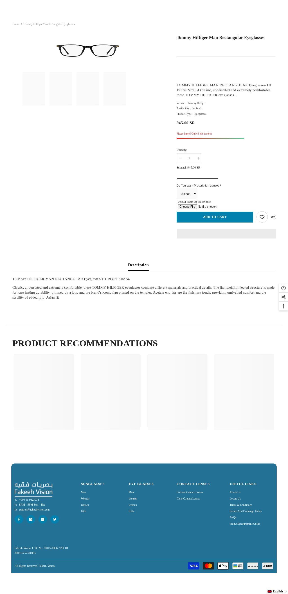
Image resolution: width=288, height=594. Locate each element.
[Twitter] (54, 519)
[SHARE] (272, 217)
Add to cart (215, 217)
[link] (44, 409)
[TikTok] (42, 519)
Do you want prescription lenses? (199, 185)
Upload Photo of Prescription (194, 201)
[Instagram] (31, 519)
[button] (277, 591)
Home (15, 24)
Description (138, 265)
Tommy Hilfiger (197, 103)
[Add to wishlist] (262, 217)
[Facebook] (19, 519)
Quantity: (182, 149)
